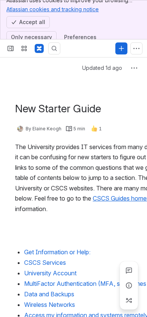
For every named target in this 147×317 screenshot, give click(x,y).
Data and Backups (49, 294)
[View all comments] (129, 270)
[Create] (121, 48)
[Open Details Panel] (129, 285)
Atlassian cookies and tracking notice (52, 9)
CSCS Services (45, 262)
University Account (50, 273)
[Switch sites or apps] (24, 48)
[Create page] (129, 300)
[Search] (54, 48)
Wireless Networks (49, 304)
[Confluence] (39, 48)
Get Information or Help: (57, 252)
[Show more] (136, 48)
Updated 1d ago (102, 68)
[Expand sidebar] (11, 48)
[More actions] (134, 68)
